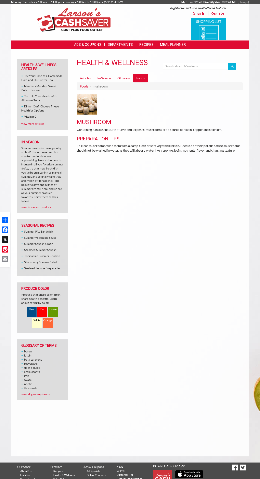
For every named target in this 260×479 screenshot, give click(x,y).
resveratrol (31, 363)
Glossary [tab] (123, 78)
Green (53, 309)
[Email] (5, 259)
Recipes (146, 44)
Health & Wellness (64, 475)
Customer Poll (125, 474)
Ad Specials (93, 471)
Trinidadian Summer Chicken (42, 256)
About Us (25, 471)
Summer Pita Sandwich (38, 231)
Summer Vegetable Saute (40, 237)
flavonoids (30, 388)
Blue (31, 309)
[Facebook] (5, 230)
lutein (27, 355)
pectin (28, 384)
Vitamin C (30, 116)
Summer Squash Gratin (38, 243)
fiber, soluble (32, 367)
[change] (243, 2)
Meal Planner (173, 44)
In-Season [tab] (104, 78)
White (37, 320)
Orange (47, 320)
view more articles (32, 123)
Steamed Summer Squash (40, 250)
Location (25, 475)
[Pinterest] (5, 249)
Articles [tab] (85, 78)
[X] (5, 239)
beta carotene (33, 359)
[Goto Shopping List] (208, 29)
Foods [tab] (140, 78)
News (120, 466)
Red (42, 309)
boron (28, 351)
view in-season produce (36, 207)
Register (218, 13)
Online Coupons (96, 475)
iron (26, 375)
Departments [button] (120, 44)
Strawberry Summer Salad (40, 262)
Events (121, 470)
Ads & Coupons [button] (87, 44)
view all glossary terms (35, 394)
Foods (84, 86)
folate (28, 380)
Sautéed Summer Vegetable (42, 268)
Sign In (199, 13)
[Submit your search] (232, 66)
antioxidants (32, 371)
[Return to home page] (73, 19)
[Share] (5, 220)
